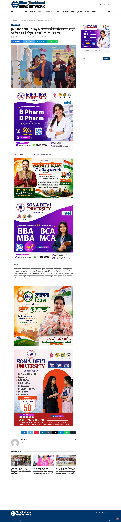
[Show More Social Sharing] (60, 41)
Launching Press (28, 520)
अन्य (93, 11)
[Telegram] (5, 117)
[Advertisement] (60, 495)
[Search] (109, 11)
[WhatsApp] (5, 121)
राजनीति (65, 11)
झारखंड (48, 11)
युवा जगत (79, 11)
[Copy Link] (5, 125)
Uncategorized (15, 24)
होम (26, 11)
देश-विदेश (32, 11)
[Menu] (12, 11)
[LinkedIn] (5, 104)
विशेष (72, 11)
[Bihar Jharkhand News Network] (28, 4)
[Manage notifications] (117, 518)
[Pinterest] (5, 108)
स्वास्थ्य (87, 11)
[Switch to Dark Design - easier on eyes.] (106, 11)
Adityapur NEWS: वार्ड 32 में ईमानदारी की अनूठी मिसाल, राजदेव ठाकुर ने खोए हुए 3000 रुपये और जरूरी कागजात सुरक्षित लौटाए (21, 470)
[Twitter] (5, 100)
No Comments (36, 36)
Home (12, 20)
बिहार (39, 11)
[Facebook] (5, 95)
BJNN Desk (18, 36)
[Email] (5, 112)
